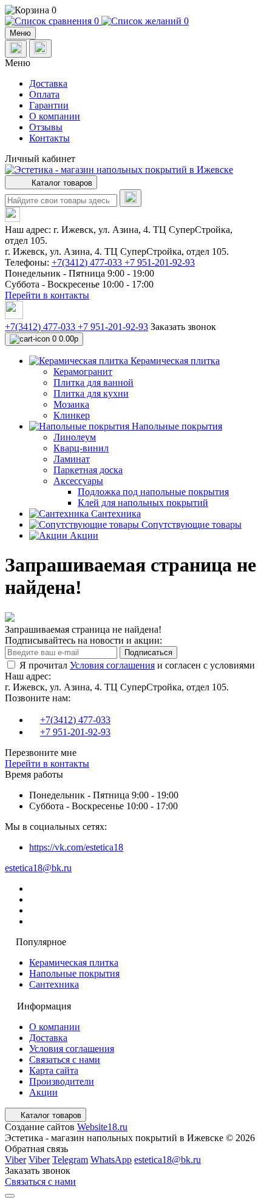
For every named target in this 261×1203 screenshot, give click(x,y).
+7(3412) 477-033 (88, 262)
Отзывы (46, 127)
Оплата (44, 94)
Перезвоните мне (40, 752)
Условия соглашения (112, 665)
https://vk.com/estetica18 (76, 847)
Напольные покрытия (74, 973)
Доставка (48, 83)
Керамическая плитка (73, 962)
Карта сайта (53, 1070)
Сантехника (54, 984)
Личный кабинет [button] (40, 158)
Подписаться (148, 652)
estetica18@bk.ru (38, 868)
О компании (54, 116)
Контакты (49, 138)
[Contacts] (40, 48)
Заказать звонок (183, 327)
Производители (61, 1081)
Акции (43, 1092)
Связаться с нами (64, 1059)
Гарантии (49, 105)
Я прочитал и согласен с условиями (137, 665)
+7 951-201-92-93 (159, 262)
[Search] (130, 198)
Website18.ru (102, 1127)
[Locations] (16, 49)
